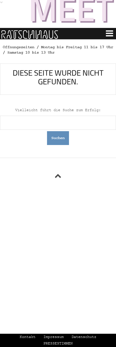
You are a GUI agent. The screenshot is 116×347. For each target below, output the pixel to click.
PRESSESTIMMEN (58, 343)
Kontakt (27, 337)
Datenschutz (84, 337)
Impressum (53, 337)
